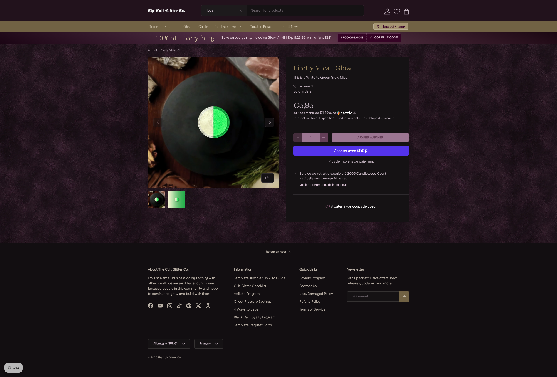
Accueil (152, 50)
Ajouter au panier (370, 138)
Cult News (291, 26)
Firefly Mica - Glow (172, 50)
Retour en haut (276, 252)
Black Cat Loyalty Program (255, 317)
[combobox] (282, 10)
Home (153, 26)
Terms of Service (312, 309)
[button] (406, 11)
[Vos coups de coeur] (397, 11)
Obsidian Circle (195, 26)
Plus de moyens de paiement (351, 161)
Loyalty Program (312, 278)
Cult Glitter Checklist (250, 286)
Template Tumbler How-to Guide (259, 278)
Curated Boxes (261, 26)
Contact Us (308, 286)
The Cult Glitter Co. (169, 357)
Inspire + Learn (226, 26)
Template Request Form (253, 325)
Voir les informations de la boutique (323, 185)
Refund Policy (309, 301)
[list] (213, 122)
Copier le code (386, 37)
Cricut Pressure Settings (252, 301)
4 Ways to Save (246, 309)
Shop (168, 26)
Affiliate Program (247, 293)
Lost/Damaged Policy (316, 293)
